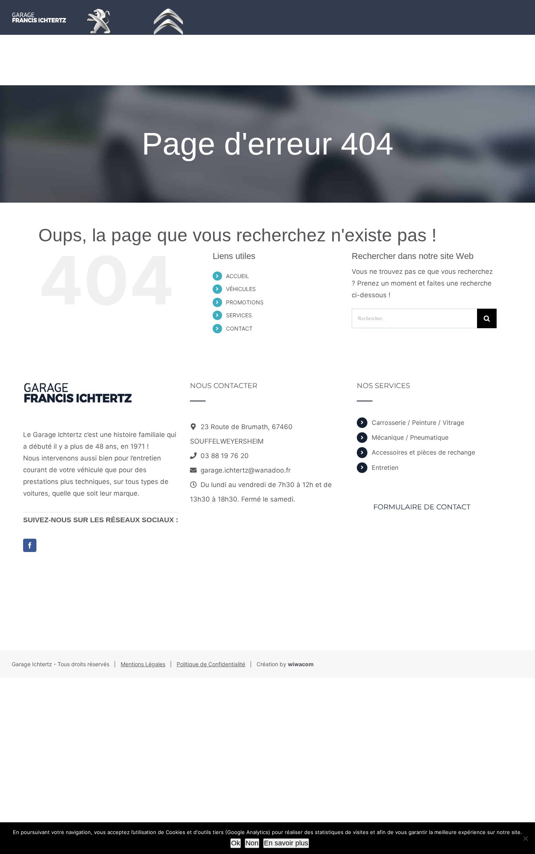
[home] (78, 388)
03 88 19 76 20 (225, 456)
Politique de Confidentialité (211, 664)
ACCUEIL (237, 276)
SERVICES (239, 315)
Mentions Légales (143, 664)
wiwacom (301, 664)
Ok (235, 843)
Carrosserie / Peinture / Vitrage (418, 422)
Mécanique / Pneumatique (410, 437)
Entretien (385, 467)
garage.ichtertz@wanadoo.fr (246, 470)
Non (252, 843)
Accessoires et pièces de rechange (423, 452)
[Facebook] (29, 545)
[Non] (525, 838)
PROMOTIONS (245, 302)
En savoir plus (286, 843)
